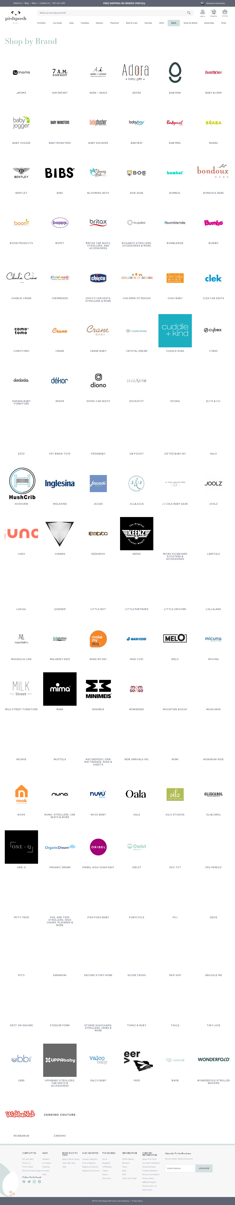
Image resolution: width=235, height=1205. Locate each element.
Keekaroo (98, 554)
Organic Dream (60, 867)
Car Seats (57, 23)
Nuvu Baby (98, 814)
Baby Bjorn (213, 93)
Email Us (26, 1163)
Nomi (175, 759)
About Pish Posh (149, 1159)
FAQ (124, 1174)
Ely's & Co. (213, 401)
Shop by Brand (190, 23)
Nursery (99, 23)
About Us (17, 3)
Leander (60, 609)
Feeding (85, 23)
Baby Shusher (98, 143)
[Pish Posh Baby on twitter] (29, 1182)
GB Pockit (136, 453)
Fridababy (98, 453)
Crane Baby (98, 351)
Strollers (41, 23)
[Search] (190, 13)
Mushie (21, 759)
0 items (225, 16)
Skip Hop (175, 975)
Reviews (126, 1163)
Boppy (59, 243)
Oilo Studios (175, 814)
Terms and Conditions (120, 1201)
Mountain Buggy (175, 709)
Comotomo (21, 351)
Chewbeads (60, 298)
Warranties (147, 1190)
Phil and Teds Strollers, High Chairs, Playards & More (60, 921)
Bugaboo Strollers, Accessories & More (137, 244)
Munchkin (213, 709)
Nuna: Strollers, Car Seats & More (59, 816)
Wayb (175, 1080)
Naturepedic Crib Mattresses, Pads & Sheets (98, 762)
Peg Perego (213, 867)
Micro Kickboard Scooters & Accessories (175, 556)
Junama (60, 554)
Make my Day (98, 659)
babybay (137, 143)
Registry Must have (90, 1171)
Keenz (137, 554)
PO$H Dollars (128, 1159)
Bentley (21, 193)
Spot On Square (21, 1025)
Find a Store (27, 1167)
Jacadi (98, 504)
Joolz (213, 504)
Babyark (175, 93)
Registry (213, 16)
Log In (202, 16)
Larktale (213, 554)
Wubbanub (21, 1136)
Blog (27, 3)
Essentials (209, 23)
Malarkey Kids (60, 659)
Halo (213, 453)
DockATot (136, 401)
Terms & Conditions (150, 1174)
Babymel (175, 143)
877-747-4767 (59, 3)
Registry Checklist (90, 1167)
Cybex (213, 351)
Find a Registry (88, 1163)
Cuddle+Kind (175, 351)
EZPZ (21, 453)
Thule (175, 1025)
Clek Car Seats (213, 298)
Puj (175, 917)
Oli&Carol (213, 814)
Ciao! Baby (175, 298)
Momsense (136, 709)
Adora (136, 93)
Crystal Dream (136, 351)
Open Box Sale (68, 1163)
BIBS (60, 193)
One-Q (21, 867)
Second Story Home (98, 975)
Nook (21, 814)
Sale (64, 1167)
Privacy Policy (148, 1178)
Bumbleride (175, 243)
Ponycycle (136, 917)
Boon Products (21, 243)
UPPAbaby (107, 1167)
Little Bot (98, 609)
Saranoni (60, 975)
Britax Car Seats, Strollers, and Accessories (98, 246)
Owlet (136, 867)
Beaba (213, 143)
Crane (59, 351)
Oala (136, 814)
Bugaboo (106, 1163)
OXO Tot (175, 867)
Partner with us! (149, 1186)
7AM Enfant (60, 93)
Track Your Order (129, 1178)
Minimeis (98, 709)
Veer (136, 1080)
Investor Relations (150, 1171)
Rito (21, 975)
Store (34, 3)
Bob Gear (136, 193)
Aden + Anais (98, 93)
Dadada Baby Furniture (21, 402)
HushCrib (21, 504)
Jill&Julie (136, 504)
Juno (21, 554)
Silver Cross (137, 975)
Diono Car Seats (98, 401)
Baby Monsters (60, 143)
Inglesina (60, 504)
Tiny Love (213, 1025)
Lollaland (213, 609)
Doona (175, 401)
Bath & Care (131, 23)
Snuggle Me (213, 975)
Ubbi (21, 1080)
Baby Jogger (21, 143)
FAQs (223, 23)
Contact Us (44, 3)
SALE (173, 23)
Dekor (60, 401)
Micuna (213, 659)
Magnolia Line (21, 659)
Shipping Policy (149, 1167)
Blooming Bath (98, 193)
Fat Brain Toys (59, 453)
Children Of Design (137, 298)
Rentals (148, 23)
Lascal (21, 609)
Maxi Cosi (136, 659)
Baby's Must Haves (70, 1159)
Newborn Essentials (215, 3)
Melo (175, 659)
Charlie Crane (21, 298)
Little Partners (136, 609)
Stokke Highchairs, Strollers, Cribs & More (98, 1028)
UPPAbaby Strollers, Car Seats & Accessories (60, 1083)
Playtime (114, 23)
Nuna (104, 1159)
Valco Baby (98, 1080)
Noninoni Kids (213, 759)
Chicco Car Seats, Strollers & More (98, 299)
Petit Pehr (21, 917)
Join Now (204, 1168)
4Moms (21, 93)
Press (124, 1167)
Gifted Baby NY (175, 453)
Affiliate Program (149, 1182)
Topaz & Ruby (136, 1025)
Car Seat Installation (151, 1163)
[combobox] (115, 13)
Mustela (60, 759)
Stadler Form (60, 1025)
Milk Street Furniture (21, 709)
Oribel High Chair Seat (98, 867)
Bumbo (213, 243)
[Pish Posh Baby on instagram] (34, 1182)
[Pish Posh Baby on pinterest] (39, 1182)
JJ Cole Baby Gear (175, 504)
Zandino (60, 1136)
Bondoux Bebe (213, 193)
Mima (59, 709)
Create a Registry (89, 1159)
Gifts (161, 23)
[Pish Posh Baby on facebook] (24, 1182)
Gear (71, 23)
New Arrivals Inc (137, 759)
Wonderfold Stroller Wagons (213, 1081)
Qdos (213, 917)
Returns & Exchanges (32, 1171)
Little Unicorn (175, 609)
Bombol (175, 193)
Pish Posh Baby (98, 917)
